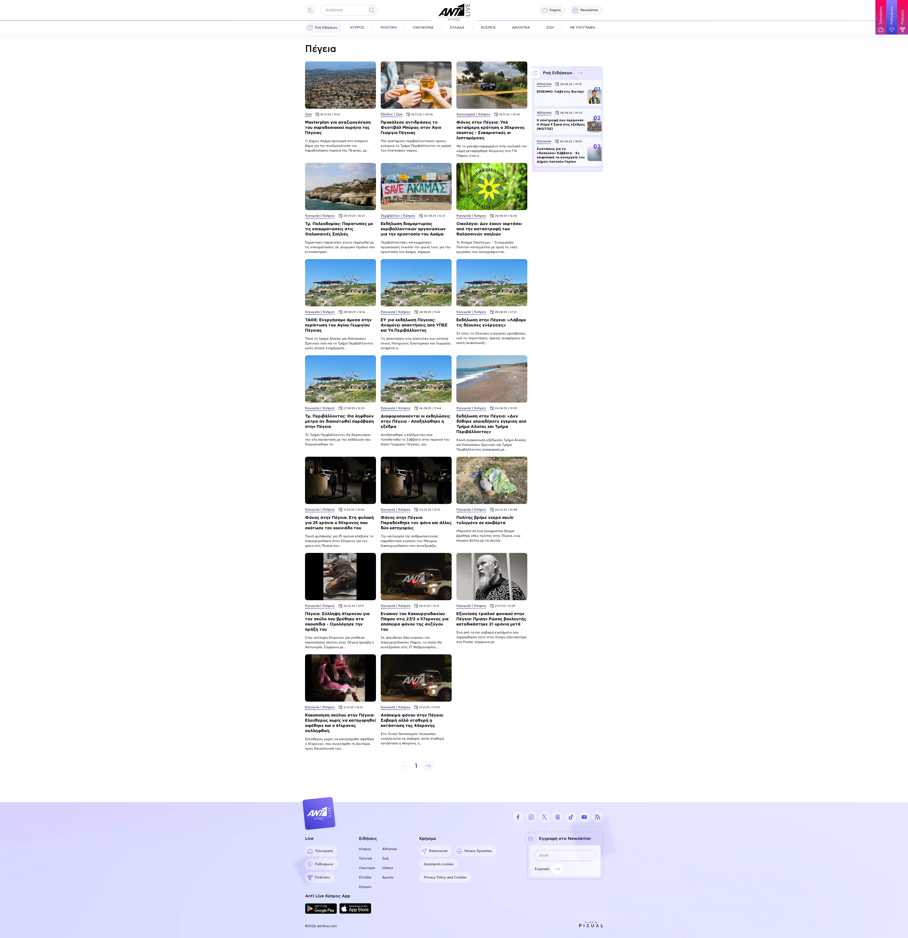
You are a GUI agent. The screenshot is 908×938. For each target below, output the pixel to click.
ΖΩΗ (550, 27)
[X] (544, 817)
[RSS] (597, 817)
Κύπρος (365, 849)
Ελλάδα (365, 877)
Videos (387, 868)
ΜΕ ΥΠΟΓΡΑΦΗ (582, 27)
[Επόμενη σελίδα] (427, 765)
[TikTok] (571, 817)
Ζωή (385, 858)
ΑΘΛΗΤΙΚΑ (521, 27)
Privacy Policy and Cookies (445, 877)
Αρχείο (387, 877)
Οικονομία (367, 868)
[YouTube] (584, 817)
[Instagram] (531, 817)
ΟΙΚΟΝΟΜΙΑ (423, 27)
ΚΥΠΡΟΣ (357, 27)
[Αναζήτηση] (372, 10)
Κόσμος (365, 887)
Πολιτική (365, 858)
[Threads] (557, 817)
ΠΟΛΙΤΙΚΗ (388, 27)
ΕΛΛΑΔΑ (457, 27)
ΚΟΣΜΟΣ (488, 27)
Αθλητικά (389, 849)
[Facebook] (518, 817)
